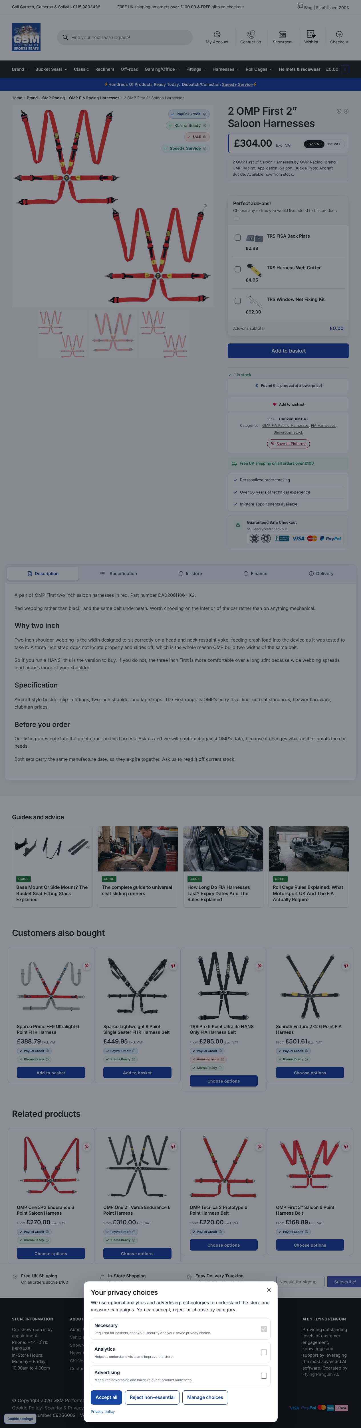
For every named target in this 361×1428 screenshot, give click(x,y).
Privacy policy (103, 1411)
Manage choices (205, 1397)
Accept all (106, 1397)
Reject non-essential (152, 1397)
